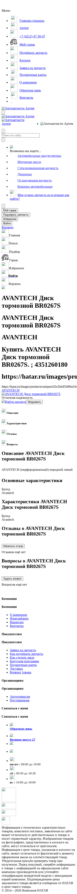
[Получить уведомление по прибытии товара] (34, 402)
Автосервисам (20, 696)
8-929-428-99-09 (21, 747)
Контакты (17, 626)
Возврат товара (20, 672)
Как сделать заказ (22, 657)
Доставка (16, 668)
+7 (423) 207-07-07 (22, 755)
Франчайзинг (19, 618)
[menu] (53, 124)
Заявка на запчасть (23, 650)
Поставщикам (19, 700)
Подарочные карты (23, 665)
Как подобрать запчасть (26, 654)
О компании (18, 614)
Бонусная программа (24, 661)
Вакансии (17, 622)
